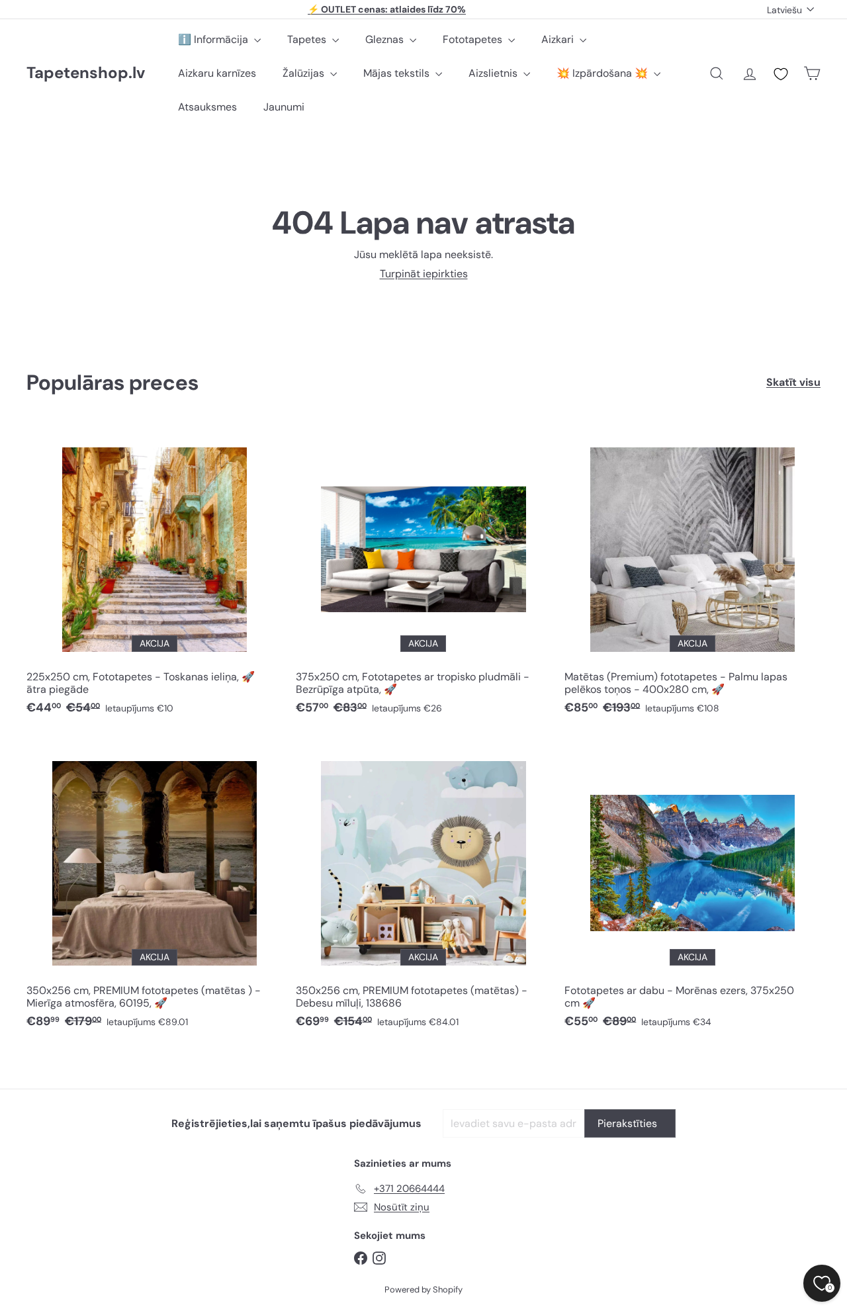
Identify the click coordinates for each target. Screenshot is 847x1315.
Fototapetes (474, 39)
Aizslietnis (494, 73)
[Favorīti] (780, 74)
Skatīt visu (793, 382)
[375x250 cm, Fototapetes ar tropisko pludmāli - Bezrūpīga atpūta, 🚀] (424, 575)
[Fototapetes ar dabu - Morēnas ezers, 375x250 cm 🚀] (692, 888)
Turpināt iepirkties (424, 274)
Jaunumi (283, 107)
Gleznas (385, 39)
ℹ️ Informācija (214, 39)
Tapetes (308, 39)
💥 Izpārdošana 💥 (603, 73)
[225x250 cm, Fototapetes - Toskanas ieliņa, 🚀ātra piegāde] (154, 575)
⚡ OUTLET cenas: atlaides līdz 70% (387, 9)
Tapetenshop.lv (85, 73)
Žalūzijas (305, 73)
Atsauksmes (207, 107)
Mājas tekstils (397, 73)
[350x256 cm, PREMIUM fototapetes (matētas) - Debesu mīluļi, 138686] (424, 888)
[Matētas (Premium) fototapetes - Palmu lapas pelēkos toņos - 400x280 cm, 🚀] (692, 575)
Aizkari (558, 39)
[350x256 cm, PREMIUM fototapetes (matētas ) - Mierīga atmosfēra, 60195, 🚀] (154, 888)
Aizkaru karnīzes (217, 73)
